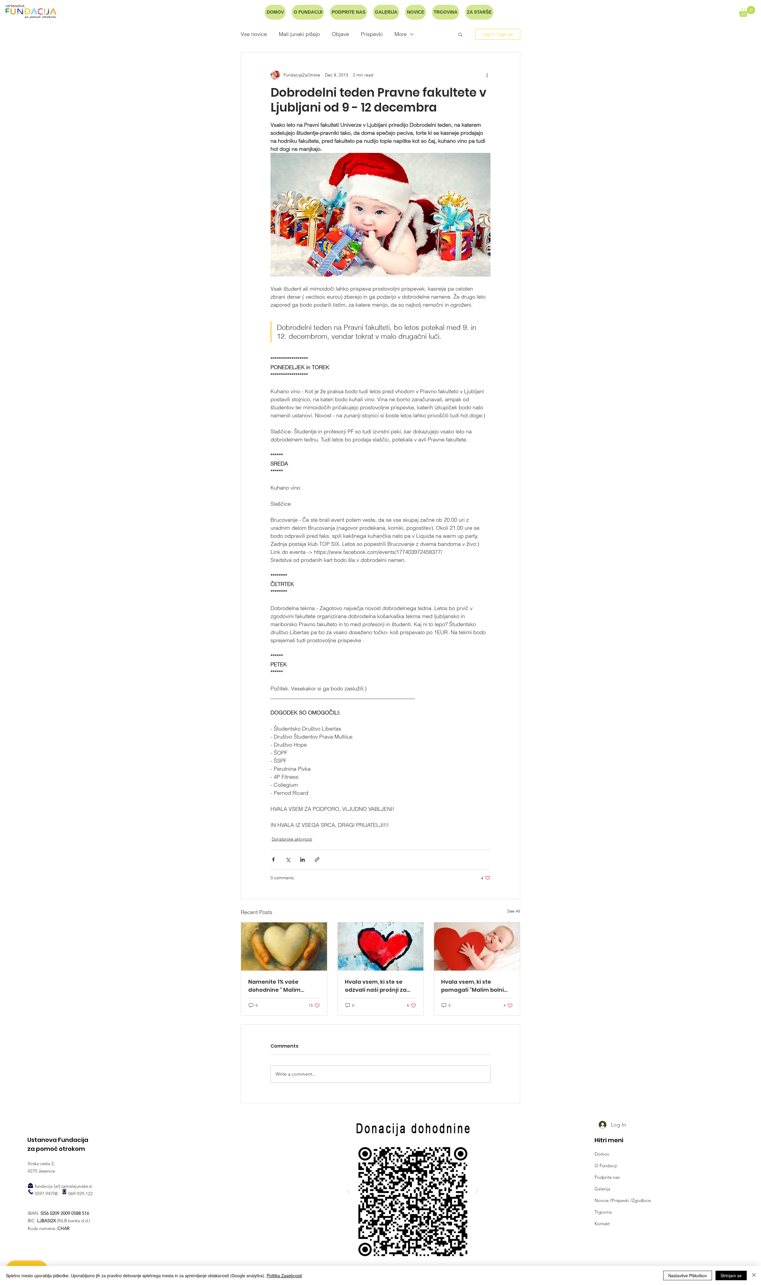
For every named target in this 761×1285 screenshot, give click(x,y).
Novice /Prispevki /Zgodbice (623, 1200)
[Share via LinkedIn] (302, 859)
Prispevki (372, 34)
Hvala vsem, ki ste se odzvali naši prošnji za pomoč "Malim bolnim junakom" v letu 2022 (376, 986)
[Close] (753, 1275)
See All (513, 911)
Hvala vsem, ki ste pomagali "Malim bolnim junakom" (475, 986)
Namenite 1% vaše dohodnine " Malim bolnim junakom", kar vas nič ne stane (283, 986)
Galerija (602, 1189)
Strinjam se (731, 1275)
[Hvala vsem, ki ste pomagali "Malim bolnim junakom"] (477, 946)
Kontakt (602, 1223)
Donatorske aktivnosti (292, 839)
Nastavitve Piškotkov (687, 1275)
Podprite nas (607, 1177)
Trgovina (603, 1212)
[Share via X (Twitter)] (288, 859)
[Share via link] (317, 859)
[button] (747, 11)
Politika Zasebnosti (284, 1275)
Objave (340, 34)
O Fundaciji (606, 1165)
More (400, 34)
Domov (602, 1154)
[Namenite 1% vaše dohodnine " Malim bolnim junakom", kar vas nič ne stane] (284, 946)
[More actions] (486, 75)
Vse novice (254, 34)
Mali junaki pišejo (299, 34)
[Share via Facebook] (273, 859)
